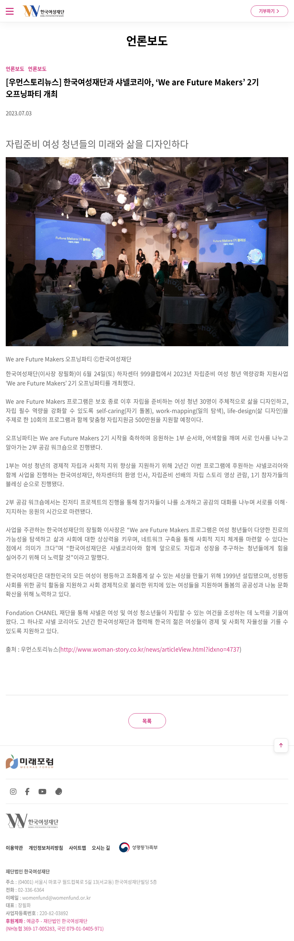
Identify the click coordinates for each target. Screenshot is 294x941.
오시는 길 (101, 847)
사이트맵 (77, 847)
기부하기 (267, 11)
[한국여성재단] (44, 11)
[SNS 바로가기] (59, 791)
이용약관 (14, 847)
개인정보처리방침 (46, 847)
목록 (147, 720)
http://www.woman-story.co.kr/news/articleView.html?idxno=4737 (150, 649)
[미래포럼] (29, 761)
